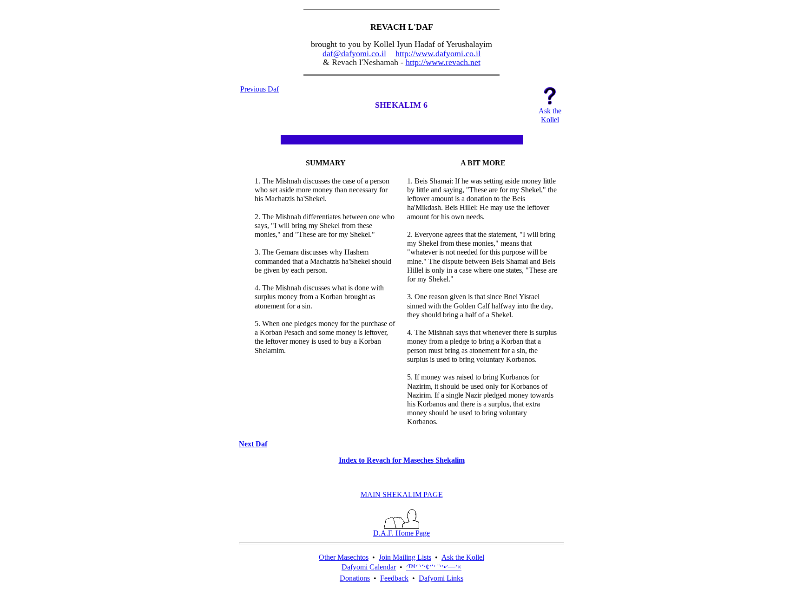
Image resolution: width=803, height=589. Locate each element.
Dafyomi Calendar (369, 567)
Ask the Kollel (462, 557)
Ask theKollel (550, 115)
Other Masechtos (344, 557)
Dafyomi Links (441, 578)
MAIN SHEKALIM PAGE (402, 494)
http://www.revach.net (443, 62)
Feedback (394, 578)
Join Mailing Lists (405, 557)
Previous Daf (259, 89)
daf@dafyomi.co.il (354, 53)
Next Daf (253, 444)
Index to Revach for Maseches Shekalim (402, 460)
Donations (355, 578)
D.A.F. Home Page (401, 533)
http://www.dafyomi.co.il (437, 53)
